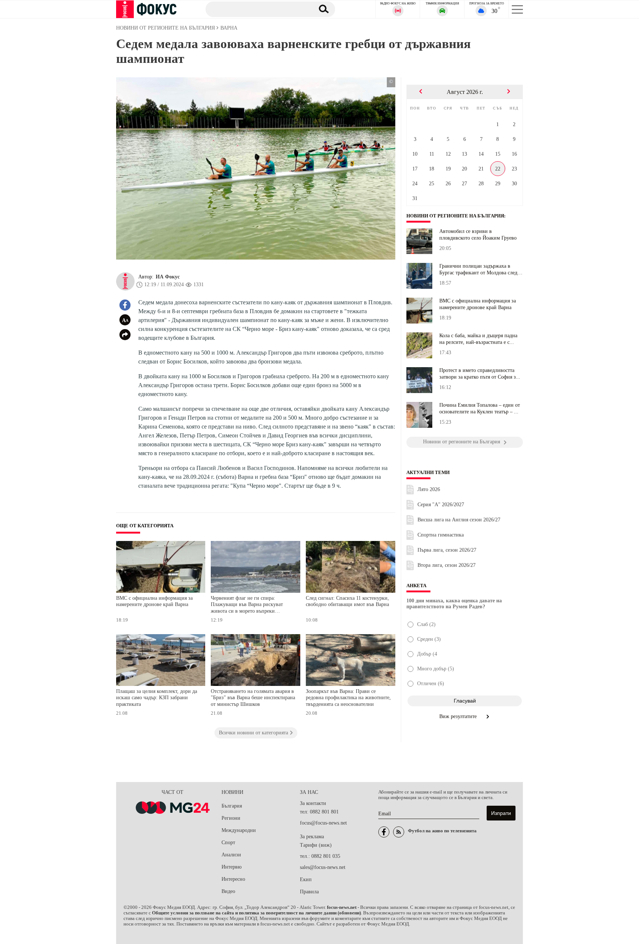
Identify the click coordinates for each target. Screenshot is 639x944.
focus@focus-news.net (323, 823)
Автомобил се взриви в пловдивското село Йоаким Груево (478, 235)
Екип (306, 879)
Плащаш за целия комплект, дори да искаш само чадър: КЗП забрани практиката (156, 697)
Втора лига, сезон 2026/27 (446, 565)
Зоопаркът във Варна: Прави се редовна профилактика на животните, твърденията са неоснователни (348, 697)
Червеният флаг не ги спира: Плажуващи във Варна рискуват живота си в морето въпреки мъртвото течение (247, 605)
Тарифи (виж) (316, 845)
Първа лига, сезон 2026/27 (446, 550)
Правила (309, 891)
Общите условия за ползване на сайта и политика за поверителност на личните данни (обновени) (256, 913)
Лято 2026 (428, 489)
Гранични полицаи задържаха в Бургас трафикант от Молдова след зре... (478, 269)
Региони (231, 818)
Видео (228, 891)
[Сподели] (125, 334)
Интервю (231, 867)
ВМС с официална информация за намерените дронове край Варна (154, 601)
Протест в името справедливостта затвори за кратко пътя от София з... (479, 374)
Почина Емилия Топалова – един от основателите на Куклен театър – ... (479, 408)
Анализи (231, 854)
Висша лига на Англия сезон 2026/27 (458, 519)
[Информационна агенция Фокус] (383, 832)
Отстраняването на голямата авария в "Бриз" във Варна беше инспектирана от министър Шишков (253, 697)
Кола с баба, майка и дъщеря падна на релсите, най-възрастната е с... (478, 339)
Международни (239, 830)
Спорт (228, 842)
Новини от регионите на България (455, 216)
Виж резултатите (458, 716)
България (232, 806)
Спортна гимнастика (440, 535)
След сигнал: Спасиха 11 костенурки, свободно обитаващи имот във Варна (347, 601)
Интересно (233, 879)
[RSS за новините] (398, 832)
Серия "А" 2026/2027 (440, 504)
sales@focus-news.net (322, 867)
